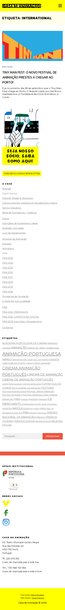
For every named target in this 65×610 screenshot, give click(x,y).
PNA (4, 307)
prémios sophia (24, 421)
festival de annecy (12, 395)
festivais (47, 387)
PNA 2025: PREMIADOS (15, 312)
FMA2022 (24, 399)
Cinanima (54, 359)
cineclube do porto (14, 363)
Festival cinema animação (40, 391)
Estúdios (6, 243)
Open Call (45, 408)
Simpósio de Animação (14, 239)
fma (17, 399)
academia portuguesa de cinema (24, 343)
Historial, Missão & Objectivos (17, 198)
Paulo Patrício (38, 598)
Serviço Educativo (11, 207)
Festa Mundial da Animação (26, 388)
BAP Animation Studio (23, 360)
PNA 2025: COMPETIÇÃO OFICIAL (20, 317)
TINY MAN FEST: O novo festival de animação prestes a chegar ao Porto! (29, 77)
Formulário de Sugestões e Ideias (20, 223)
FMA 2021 (7, 277)
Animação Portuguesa (31, 354)
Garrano (42, 399)
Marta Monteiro (37, 595)
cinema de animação (45, 374)
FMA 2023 (7, 267)
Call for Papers (40, 360)
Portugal (42, 413)
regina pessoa (43, 421)
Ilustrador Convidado (13, 228)
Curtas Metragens (32, 384)
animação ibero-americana (43, 348)
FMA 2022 (7, 272)
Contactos (7, 327)
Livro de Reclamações (14, 233)
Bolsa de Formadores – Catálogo (19, 212)
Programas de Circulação (15, 296)
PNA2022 (32, 413)
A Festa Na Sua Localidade (16, 301)
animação (19, 347)
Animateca (8, 248)
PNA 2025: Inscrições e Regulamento (22, 321)
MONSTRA (7, 408)
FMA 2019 (7, 287)
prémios (40, 417)
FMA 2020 (7, 282)
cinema (29, 363)
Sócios (5, 218)
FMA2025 (33, 399)
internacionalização (31, 404)
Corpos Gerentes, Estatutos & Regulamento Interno (29, 203)
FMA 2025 (7, 258)
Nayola (17, 408)
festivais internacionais (14, 392)
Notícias (7, 67)
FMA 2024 (7, 263)
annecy (7, 359)
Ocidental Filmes (31, 409)
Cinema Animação (41, 363)
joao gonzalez (49, 404)
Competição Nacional (12, 384)
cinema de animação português (27, 379)
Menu (60, 6)
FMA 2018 (7, 291)
